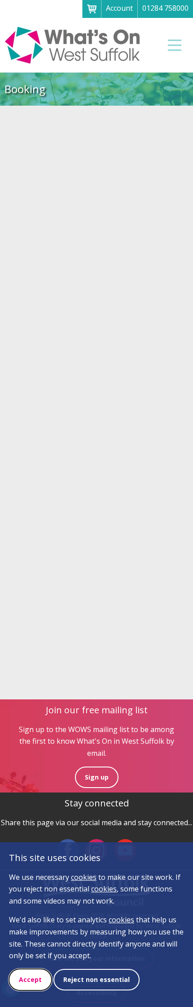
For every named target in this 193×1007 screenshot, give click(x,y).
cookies (83, 877)
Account (119, 8)
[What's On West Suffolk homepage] (72, 45)
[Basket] (91, 9)
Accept (30, 979)
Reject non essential (96, 979)
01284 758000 (165, 8)
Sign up (97, 777)
